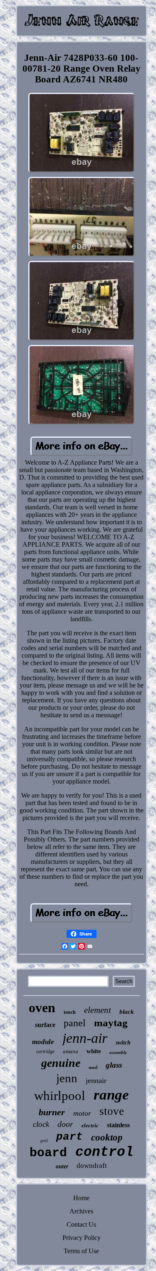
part (69, 1137)
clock (41, 1124)
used (93, 1067)
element (97, 1010)
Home (81, 1197)
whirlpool (59, 1095)
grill (44, 1140)
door (65, 1124)
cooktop (107, 1137)
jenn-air (84, 1038)
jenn (66, 1078)
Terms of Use (81, 1250)
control (104, 1152)
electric (90, 1125)
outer (62, 1166)
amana (70, 1051)
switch (123, 1042)
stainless (118, 1125)
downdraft (92, 1166)
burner (52, 1112)
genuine (60, 1062)
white (94, 1051)
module (43, 1042)
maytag (111, 1022)
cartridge (45, 1051)
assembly (118, 1052)
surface (45, 1024)
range (111, 1095)
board (48, 1153)
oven (42, 1007)
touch (70, 1012)
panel (75, 1023)
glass (114, 1065)
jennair (96, 1080)
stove (111, 1111)
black (126, 1011)
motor (82, 1113)
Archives (81, 1211)
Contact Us (81, 1224)
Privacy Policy (81, 1237)
